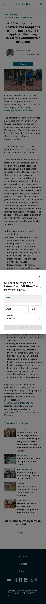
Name (8, 297)
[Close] (39, 276)
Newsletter (10, 315)
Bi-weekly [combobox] (10, 318)
